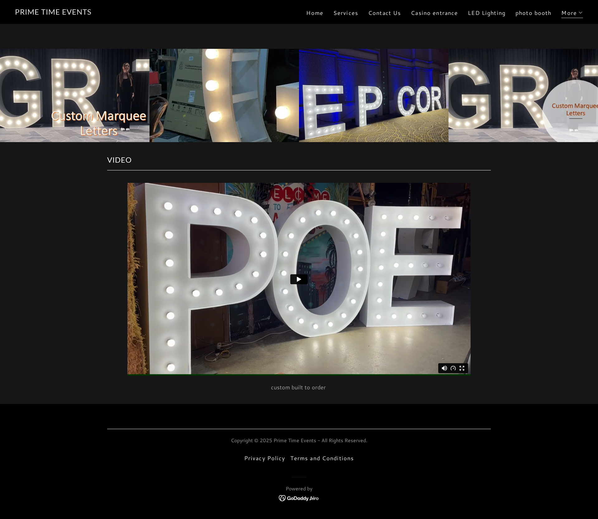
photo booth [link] (533, 13)
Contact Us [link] (384, 13)
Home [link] (314, 13)
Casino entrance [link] (434, 13)
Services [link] (345, 13)
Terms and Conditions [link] (322, 458)
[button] (572, 13)
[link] (53, 12)
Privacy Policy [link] (264, 458)
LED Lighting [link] (486, 13)
